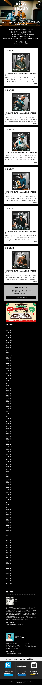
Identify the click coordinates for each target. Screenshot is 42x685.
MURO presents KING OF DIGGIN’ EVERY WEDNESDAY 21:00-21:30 (21, 5)
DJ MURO (4, 22)
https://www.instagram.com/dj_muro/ (14, 624)
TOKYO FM (25, 25)
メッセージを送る (21, 297)
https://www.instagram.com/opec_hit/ (14, 653)
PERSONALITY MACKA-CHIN (14, 22)
